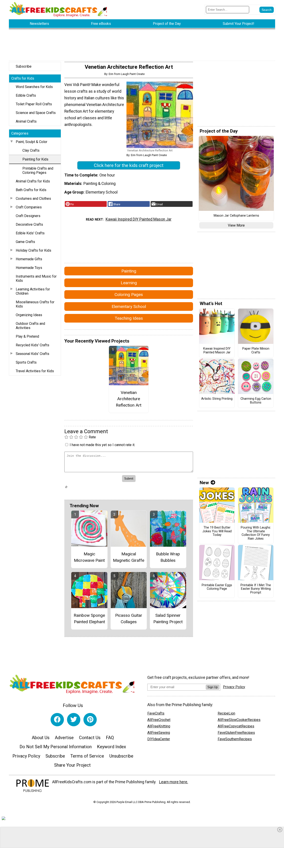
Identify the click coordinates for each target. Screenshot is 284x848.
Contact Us (90, 737)
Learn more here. (173, 782)
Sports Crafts (26, 362)
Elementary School (129, 306)
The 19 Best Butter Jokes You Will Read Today (217, 531)
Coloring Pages (128, 294)
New (204, 482)
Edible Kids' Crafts (30, 233)
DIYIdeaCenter (158, 739)
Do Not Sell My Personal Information (56, 746)
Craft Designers (28, 216)
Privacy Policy (26, 756)
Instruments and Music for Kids (36, 278)
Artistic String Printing (217, 399)
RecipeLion (226, 713)
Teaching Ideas (129, 318)
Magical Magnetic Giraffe (128, 557)
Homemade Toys (29, 268)
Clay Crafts (30, 150)
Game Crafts (25, 242)
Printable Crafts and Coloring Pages (37, 170)
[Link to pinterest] (90, 719)
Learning (129, 282)
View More (236, 225)
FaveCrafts (155, 713)
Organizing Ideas (29, 315)
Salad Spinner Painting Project (168, 618)
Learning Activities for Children (33, 291)
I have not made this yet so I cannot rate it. (102, 445)
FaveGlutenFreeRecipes (236, 732)
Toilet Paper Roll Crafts (34, 104)
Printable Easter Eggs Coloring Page (217, 587)
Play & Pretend (27, 336)
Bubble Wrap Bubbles (168, 557)
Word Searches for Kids (34, 87)
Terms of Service (87, 756)
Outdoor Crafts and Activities (30, 325)
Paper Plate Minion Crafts (255, 350)
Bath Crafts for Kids (31, 190)
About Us (40, 737)
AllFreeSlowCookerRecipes (239, 720)
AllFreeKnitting (158, 726)
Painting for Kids (35, 159)
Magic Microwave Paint (89, 557)
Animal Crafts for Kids (33, 181)
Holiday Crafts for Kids (33, 250)
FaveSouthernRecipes (235, 739)
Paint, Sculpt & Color (31, 142)
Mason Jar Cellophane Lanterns (236, 215)
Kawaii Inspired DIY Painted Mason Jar (139, 219)
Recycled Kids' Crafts (32, 345)
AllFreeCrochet (158, 720)
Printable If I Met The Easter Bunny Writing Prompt (256, 589)
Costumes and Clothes (33, 198)
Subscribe (24, 66)
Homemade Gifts (29, 259)
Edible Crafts (26, 95)
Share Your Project (72, 765)
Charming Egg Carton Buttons (256, 400)
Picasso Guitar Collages (128, 618)
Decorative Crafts (29, 224)
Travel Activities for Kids (35, 371)
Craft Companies (29, 207)
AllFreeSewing (158, 732)
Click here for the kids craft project (129, 165)
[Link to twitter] (73, 719)
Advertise (64, 737)
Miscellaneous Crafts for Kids (35, 304)
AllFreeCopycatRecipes (236, 726)
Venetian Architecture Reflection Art (128, 399)
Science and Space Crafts (36, 113)
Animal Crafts (26, 121)
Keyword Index (111, 746)
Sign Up (212, 687)
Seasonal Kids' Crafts (32, 354)
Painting (128, 271)
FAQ (110, 737)
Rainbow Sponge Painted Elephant (89, 618)
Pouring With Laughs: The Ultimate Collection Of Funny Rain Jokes (256, 533)
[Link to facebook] (57, 719)
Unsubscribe (121, 756)
